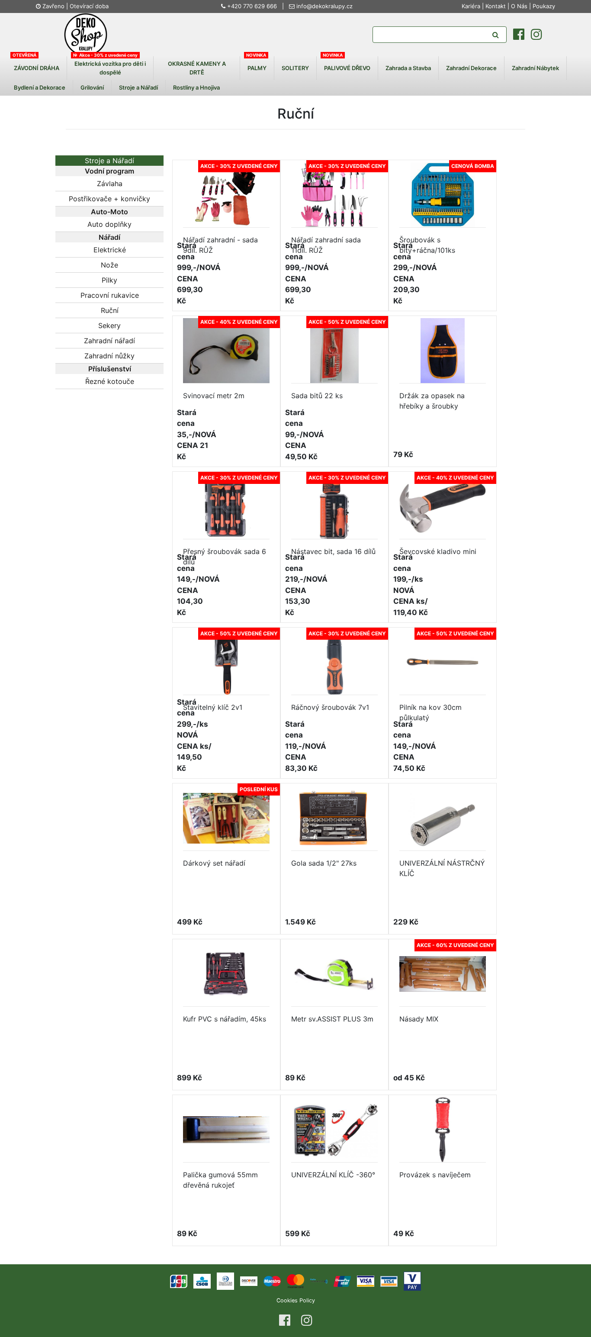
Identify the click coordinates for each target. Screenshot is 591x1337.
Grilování (92, 87)
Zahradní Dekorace (471, 67)
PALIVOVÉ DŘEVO (347, 67)
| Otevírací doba (87, 6)
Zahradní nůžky (109, 355)
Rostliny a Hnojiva (196, 87)
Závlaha (109, 183)
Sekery (109, 325)
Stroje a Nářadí (138, 87)
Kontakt (495, 6)
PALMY (257, 67)
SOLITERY (295, 67)
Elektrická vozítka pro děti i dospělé (110, 68)
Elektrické (109, 249)
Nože (109, 265)
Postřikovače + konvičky (109, 198)
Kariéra (472, 6)
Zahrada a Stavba (408, 67)
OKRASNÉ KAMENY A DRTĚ (197, 68)
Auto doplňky (109, 224)
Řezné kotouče (109, 381)
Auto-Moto (109, 211)
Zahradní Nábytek (535, 67)
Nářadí (109, 237)
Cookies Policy (295, 1300)
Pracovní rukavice (109, 295)
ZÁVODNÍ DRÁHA (36, 67)
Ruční (110, 310)
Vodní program (109, 171)
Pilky (109, 280)
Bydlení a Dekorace (39, 87)
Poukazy (544, 6)
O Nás (519, 6)
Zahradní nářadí (109, 340)
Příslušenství (109, 368)
